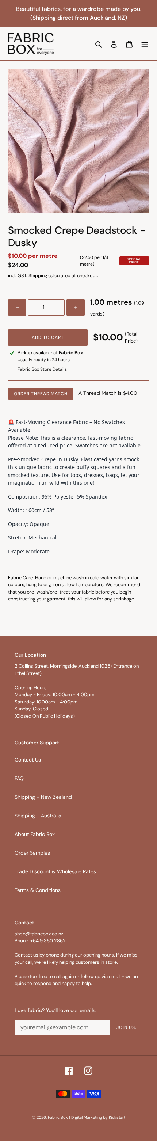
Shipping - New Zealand (43, 797)
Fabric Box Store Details (42, 369)
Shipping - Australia (38, 815)
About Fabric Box (35, 834)
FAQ (19, 778)
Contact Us (28, 759)
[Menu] (144, 43)
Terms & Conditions (38, 890)
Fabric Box (58, 1117)
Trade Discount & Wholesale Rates (55, 871)
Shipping (37, 275)
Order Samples (32, 853)
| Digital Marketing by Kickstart (97, 1117)
